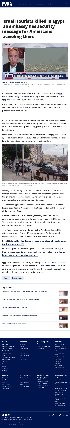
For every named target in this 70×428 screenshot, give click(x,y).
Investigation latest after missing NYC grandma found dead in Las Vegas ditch (24, 291)
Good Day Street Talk (43, 346)
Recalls (4, 380)
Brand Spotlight (24, 386)
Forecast (22, 344)
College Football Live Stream (61, 383)
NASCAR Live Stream (61, 388)
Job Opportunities (60, 357)
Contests (57, 363)
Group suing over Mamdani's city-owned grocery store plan (19, 315)
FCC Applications (60, 368)
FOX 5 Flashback (24, 382)
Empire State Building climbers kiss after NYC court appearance (20, 299)
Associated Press (6, 41)
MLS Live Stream (60, 405)
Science (4, 364)
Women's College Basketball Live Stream (60, 399)
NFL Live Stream (60, 380)
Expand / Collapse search (67, 4)
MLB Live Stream (60, 386)
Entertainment (6, 359)
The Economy (6, 384)
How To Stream (59, 344)
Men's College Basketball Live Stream (59, 394)
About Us (58, 342)
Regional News (43, 375)
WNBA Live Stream (60, 403)
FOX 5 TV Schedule (60, 348)
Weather (23, 342)
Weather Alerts (24, 348)
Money (5, 375)
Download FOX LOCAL (59, 353)
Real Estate (5, 389)
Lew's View (23, 380)
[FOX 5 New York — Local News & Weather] (8, 4)
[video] (63, 293)
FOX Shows (58, 351)
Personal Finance (7, 386)
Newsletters (5, 368)
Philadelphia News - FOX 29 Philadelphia (43, 382)
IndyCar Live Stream (61, 390)
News (4, 342)
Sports (4, 366)
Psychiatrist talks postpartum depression (14, 324)
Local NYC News (7, 348)
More (48, 4)
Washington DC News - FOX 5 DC (43, 386)
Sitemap (4, 370)
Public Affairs (58, 359)
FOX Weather (24, 359)
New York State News (8, 351)
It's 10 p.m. (58, 370)
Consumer (5, 378)
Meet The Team (59, 346)
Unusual (4, 362)
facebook (49, 415)
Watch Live (5, 344)
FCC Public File (59, 365)
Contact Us (58, 361)
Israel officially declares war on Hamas (15, 82)
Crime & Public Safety (8, 357)
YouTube (60, 415)
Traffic (22, 351)
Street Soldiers (24, 378)
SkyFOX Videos (24, 384)
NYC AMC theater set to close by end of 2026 (14, 307)
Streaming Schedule (8, 346)
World (14, 41)
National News (6, 353)
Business (4, 382)
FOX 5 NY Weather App (25, 356)
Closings (22, 346)
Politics (4, 355)
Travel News (17, 278)
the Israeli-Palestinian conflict (48, 265)
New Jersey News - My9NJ (42, 378)
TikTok (56, 415)
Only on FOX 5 (25, 375)
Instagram (53, 415)
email (67, 415)
